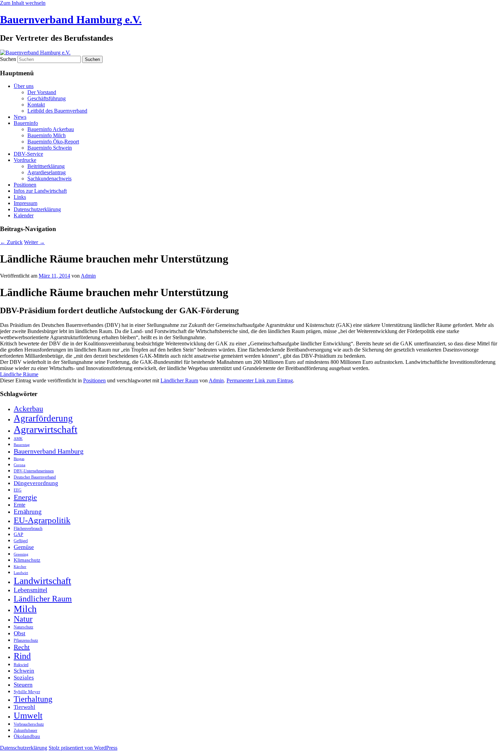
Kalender (24, 215)
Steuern (23, 684)
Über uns (24, 86)
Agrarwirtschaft (45, 429)
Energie (25, 497)
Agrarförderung (43, 418)
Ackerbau (28, 408)
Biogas (19, 459)
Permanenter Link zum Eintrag (260, 380)
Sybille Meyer (27, 691)
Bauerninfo (26, 123)
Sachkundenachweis (49, 178)
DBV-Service (28, 154)
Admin (88, 276)
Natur (23, 618)
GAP (18, 534)
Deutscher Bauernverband (35, 477)
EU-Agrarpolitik (42, 520)
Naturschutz (23, 627)
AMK (18, 439)
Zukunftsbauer (25, 730)
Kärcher (20, 567)
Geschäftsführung (46, 98)
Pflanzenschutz (26, 640)
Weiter (34, 242)
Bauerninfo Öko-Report (53, 141)
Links (20, 197)
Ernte (19, 505)
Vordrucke (25, 160)
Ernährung (28, 511)
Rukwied (21, 664)
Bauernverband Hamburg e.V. (71, 19)
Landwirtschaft (42, 580)
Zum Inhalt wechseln (23, 3)
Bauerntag (22, 445)
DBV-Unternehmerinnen (34, 471)
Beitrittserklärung (46, 166)
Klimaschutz (27, 560)
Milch (25, 608)
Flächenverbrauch (28, 528)
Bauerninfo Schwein (49, 148)
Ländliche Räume (19, 374)
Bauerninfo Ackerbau (50, 129)
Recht (22, 647)
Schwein (24, 670)
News (20, 117)
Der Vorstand (41, 92)
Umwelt (28, 716)
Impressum (25, 203)
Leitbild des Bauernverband (57, 111)
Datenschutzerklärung (37, 209)
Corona (19, 465)
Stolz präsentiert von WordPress (83, 748)
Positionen (25, 185)
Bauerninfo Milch (46, 135)
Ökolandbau (27, 736)
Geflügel (21, 540)
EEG (18, 490)
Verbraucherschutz (29, 724)
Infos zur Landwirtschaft (40, 191)
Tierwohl (24, 707)
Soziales (24, 677)
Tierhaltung (33, 699)
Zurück (11, 242)
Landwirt (21, 573)
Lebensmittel (30, 590)
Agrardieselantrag (46, 172)
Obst (19, 633)
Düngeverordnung (36, 483)
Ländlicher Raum (179, 380)
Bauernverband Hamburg (48, 451)
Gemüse (24, 547)
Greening (21, 554)
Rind (22, 656)
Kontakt (36, 104)
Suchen (8, 59)
